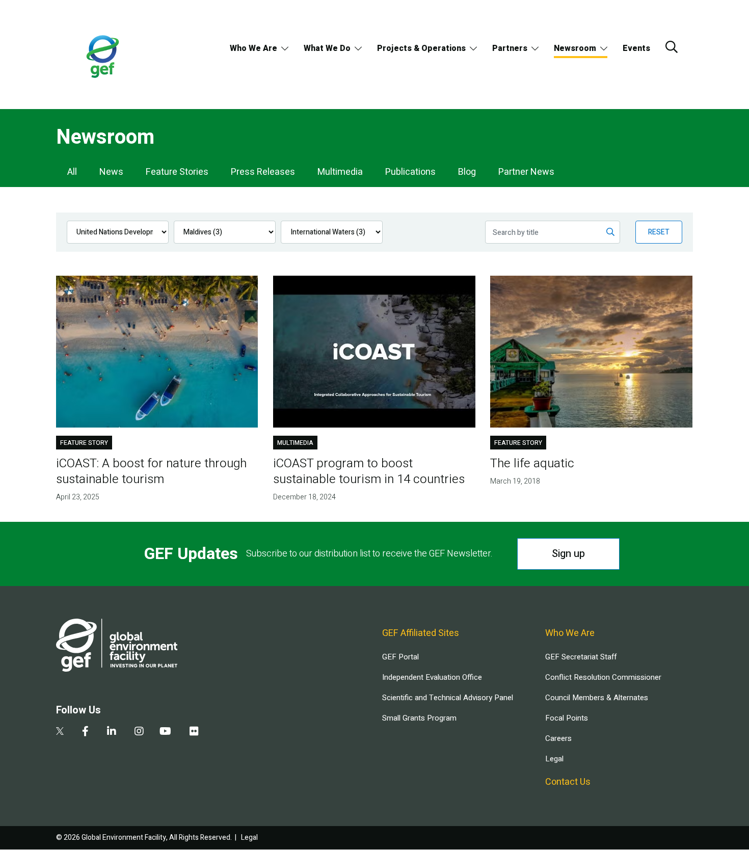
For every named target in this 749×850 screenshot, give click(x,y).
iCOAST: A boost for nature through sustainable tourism (151, 471)
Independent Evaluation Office (432, 677)
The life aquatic (532, 463)
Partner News (526, 172)
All (72, 172)
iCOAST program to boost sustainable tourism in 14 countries (369, 471)
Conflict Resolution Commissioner (603, 677)
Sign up (568, 553)
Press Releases (263, 172)
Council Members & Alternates (596, 697)
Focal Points (566, 718)
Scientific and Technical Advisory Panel (447, 697)
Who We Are (253, 48)
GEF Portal (400, 656)
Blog (467, 172)
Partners (509, 48)
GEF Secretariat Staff (581, 656)
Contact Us (568, 782)
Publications (410, 172)
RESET (659, 232)
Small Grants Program (419, 718)
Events (636, 48)
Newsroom (575, 48)
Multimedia (340, 172)
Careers (558, 738)
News (111, 172)
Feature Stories (177, 172)
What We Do (327, 48)
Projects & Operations (421, 48)
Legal (554, 758)
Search (671, 47)
